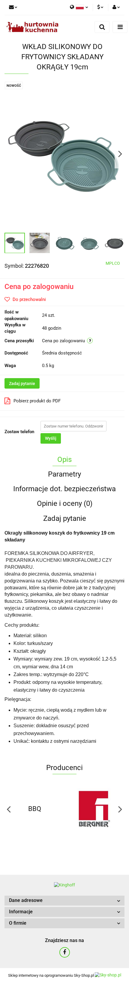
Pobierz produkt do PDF (37, 401)
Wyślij (50, 438)
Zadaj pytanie (22, 383)
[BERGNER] (94, 808)
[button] (64, 901)
